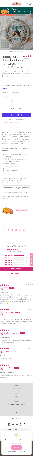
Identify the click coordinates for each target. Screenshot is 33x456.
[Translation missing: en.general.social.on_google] (20, 230)
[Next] (31, 52)
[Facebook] (9, 424)
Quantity (5, 97)
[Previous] (2, 52)
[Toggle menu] (2, 3)
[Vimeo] (17, 424)
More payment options (16, 119)
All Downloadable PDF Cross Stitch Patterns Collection (16, 72)
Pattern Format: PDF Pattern (11, 93)
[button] (26, 56)
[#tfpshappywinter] (16, 214)
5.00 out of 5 (21, 250)
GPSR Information (16, 418)
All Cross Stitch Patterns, (20, 72)
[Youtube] (13, 424)
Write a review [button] (16, 269)
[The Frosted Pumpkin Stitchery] (16, 3)
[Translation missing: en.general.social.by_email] (24, 230)
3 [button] (18, 51)
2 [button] (14, 51)
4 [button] (22, 51)
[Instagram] (21, 424)
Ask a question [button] (16, 273)
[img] (4, 285)
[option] (16, 28)
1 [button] (11, 51)
